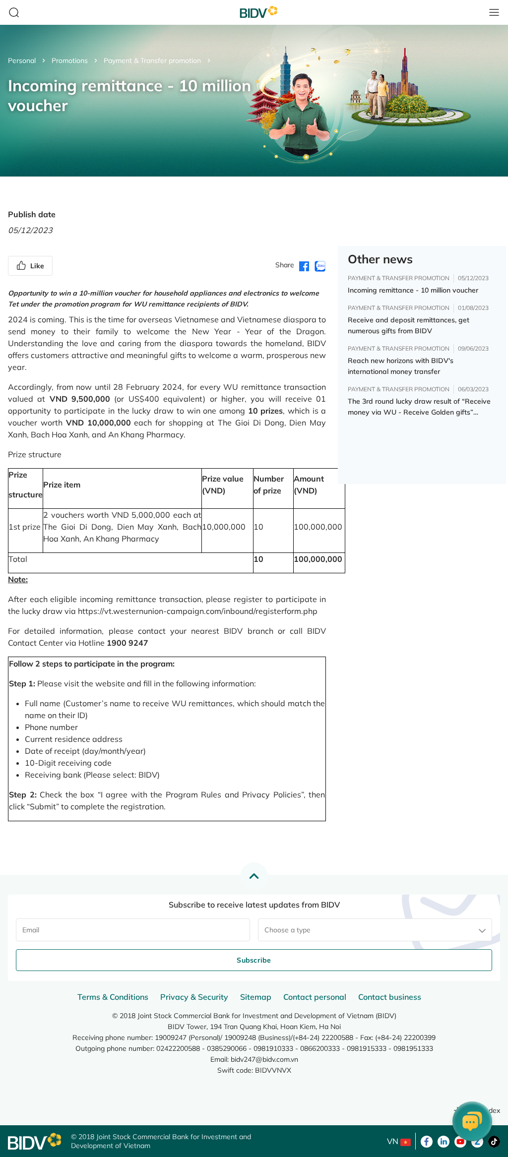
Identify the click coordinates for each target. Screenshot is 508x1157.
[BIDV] (34, 1141)
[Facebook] (427, 1141)
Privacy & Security (194, 997)
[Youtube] (460, 1141)
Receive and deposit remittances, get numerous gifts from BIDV (408, 325)
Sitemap (255, 997)
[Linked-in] (443, 1141)
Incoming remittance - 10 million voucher (413, 290)
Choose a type (287, 929)
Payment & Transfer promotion (152, 60)
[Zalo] (477, 1141)
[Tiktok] (494, 1141)
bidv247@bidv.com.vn (264, 1059)
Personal (22, 60)
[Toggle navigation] (494, 12)
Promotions (70, 60)
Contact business (389, 997)
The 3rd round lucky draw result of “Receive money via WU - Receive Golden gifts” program (419, 407)
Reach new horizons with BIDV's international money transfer (400, 366)
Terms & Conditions (112, 997)
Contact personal (314, 997)
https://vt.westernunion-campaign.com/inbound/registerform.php (198, 611)
